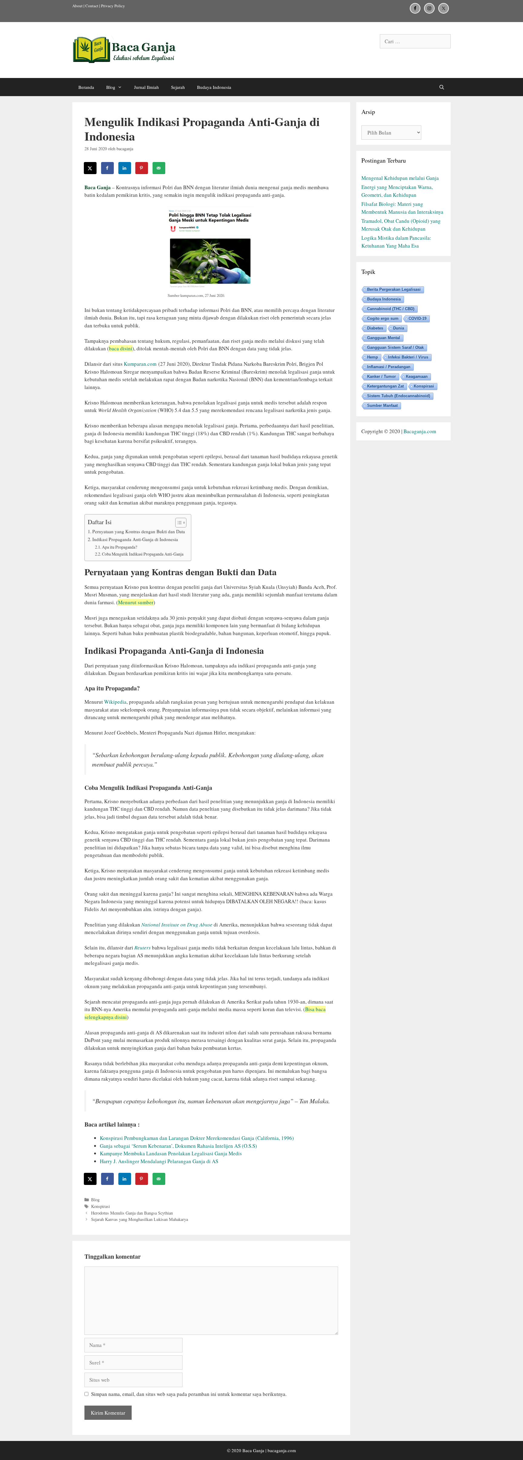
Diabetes (375, 328)
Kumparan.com (140, 363)
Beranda (86, 87)
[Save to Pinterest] (142, 168)
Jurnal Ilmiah (146, 87)
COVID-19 (417, 318)
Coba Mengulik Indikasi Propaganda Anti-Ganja (142, 554)
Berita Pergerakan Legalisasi (394, 289)
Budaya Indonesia (214, 87)
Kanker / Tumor (381, 376)
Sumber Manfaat (382, 405)
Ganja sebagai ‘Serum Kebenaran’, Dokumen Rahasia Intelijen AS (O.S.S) (178, 1145)
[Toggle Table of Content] (178, 522)
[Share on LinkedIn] (125, 168)
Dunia (398, 328)
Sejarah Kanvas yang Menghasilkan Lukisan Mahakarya (139, 1219)
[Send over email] (159, 168)
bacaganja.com (282, 1450)
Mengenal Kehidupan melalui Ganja (400, 177)
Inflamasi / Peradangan (388, 367)
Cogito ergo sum (383, 318)
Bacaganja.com (419, 431)
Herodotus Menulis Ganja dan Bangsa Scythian (132, 1213)
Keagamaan (417, 376)
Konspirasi (100, 1206)
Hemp (372, 357)
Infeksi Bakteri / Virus (408, 357)
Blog (110, 87)
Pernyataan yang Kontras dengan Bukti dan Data (138, 531)
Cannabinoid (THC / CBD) (390, 309)
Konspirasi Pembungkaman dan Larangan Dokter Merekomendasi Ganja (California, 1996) (197, 1137)
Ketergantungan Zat (385, 386)
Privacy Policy (113, 5)
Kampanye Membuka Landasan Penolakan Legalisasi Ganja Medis (171, 1153)
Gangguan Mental (383, 338)
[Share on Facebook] (108, 168)
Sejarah (178, 87)
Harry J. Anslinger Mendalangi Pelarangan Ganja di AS (159, 1161)
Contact (91, 5)
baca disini (120, 348)
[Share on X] (90, 168)
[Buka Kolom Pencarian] (442, 87)
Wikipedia (115, 701)
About (77, 5)
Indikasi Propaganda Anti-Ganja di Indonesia (135, 539)
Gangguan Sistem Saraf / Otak (395, 347)
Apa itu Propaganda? (119, 547)
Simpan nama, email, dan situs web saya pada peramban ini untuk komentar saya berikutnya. (189, 1393)
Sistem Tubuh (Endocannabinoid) (398, 396)
